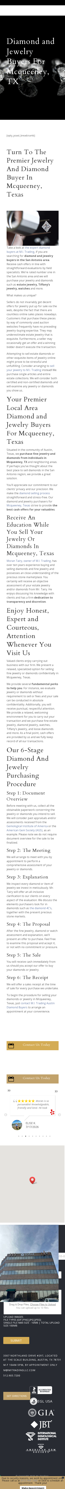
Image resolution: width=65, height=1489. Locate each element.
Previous (5, 1115)
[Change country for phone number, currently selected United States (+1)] (45, 1256)
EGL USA (45, 1401)
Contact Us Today (36, 1045)
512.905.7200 (11, 1375)
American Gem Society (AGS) (24, 830)
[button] (33, 1180)
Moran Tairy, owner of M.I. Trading (29, 561)
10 (50, 1136)
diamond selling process (34, 493)
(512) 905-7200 (29, 1480)
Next (59, 1115)
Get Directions (17, 1396)
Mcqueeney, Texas (18, 505)
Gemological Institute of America (27, 826)
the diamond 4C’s (40, 908)
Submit (16, 1340)
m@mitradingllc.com (19, 1370)
